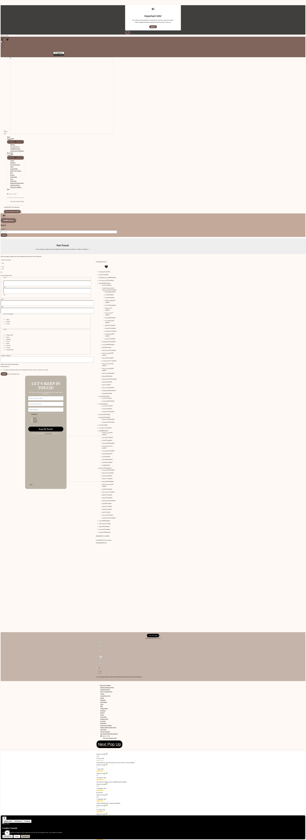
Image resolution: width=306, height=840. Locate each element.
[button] (13, 139)
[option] (60, 45)
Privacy (8, 341)
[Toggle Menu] (15, 142)
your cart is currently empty (17, 201)
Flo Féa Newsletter (105, 731)
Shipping (9, 339)
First (4, 287)
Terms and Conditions (105, 685)
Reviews (102, 712)
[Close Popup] (127, 32)
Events (102, 715)
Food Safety (103, 717)
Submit (4, 374)
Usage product (10, 335)
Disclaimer (103, 700)
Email (2, 299)
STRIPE (158, 638)
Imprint (102, 698)
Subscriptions (103, 702)
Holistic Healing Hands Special (108, 727)
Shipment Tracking (105, 689)
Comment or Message (6, 355)
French (8, 323)
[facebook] (7, 40)
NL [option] (5, 47)
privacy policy (48, 433)
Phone (2, 306)
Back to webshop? (6, 259)
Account (8, 347)
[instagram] (2, 40)
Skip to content (4, 35)
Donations (103, 710)
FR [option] (4, 45)
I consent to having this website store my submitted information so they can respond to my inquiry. (26, 369)
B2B (101, 706)
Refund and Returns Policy (107, 687)
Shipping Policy (104, 719)
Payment (8, 345)
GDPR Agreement (5, 366)
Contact (102, 694)
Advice (8, 337)
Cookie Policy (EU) (105, 696)
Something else (10, 349)
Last (4, 294)
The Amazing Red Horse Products (109, 733)
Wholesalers (103, 723)
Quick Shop (103, 729)
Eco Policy (103, 721)
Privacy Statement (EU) (106, 691)
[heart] (106, 267)
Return (8, 343)
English (8, 321)
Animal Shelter (104, 708)
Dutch (8, 319)
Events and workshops (106, 725)
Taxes (101, 704)
